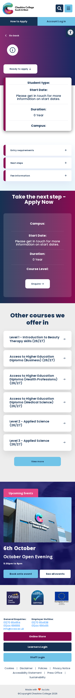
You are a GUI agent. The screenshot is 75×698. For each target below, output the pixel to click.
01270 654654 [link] (11, 622)
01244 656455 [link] (40, 625)
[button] (39, 150)
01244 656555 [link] (11, 625)
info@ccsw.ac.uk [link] (13, 629)
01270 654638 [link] (40, 622)
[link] (70, 32)
